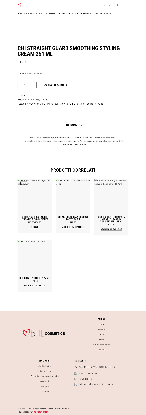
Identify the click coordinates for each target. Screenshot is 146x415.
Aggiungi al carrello (55, 85)
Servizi (101, 334)
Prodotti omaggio (101, 344)
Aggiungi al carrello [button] (73, 227)
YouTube (44, 391)
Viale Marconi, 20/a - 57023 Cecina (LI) (97, 367)
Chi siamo (101, 329)
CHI (25, 104)
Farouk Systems (55, 104)
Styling (44, 100)
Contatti (101, 349)
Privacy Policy (44, 371)
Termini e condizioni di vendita (45, 376)
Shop (101, 339)
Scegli (34, 227)
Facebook (44, 381)
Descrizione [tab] (75, 125)
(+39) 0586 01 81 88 (88, 373)
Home (101, 324)
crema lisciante (37, 104)
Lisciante (34, 100)
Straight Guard (85, 104)
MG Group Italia (41, 412)
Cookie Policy (44, 366)
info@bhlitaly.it (85, 379)
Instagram (44, 386)
